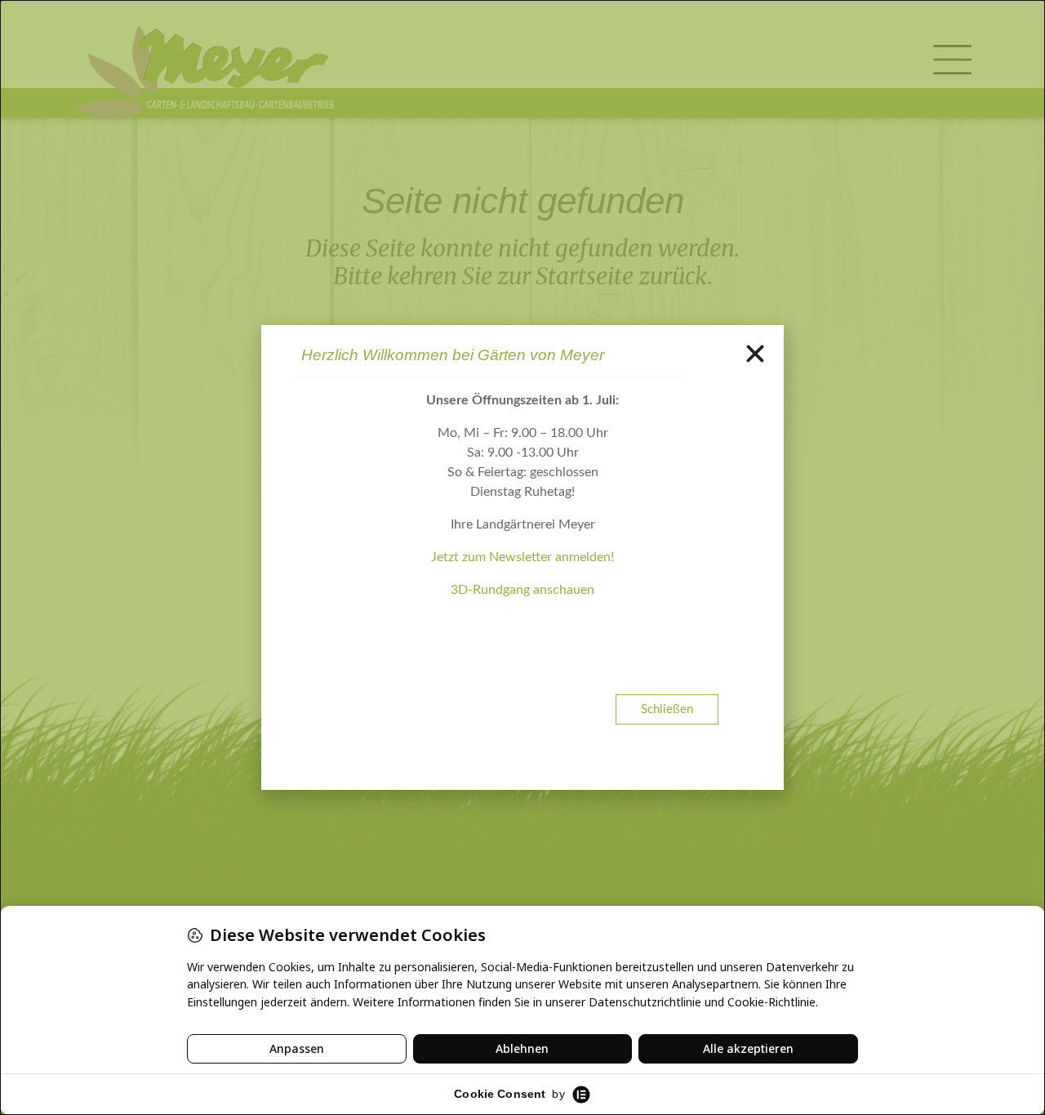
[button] (755, 353)
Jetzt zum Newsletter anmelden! (522, 557)
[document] (522, 557)
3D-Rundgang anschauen (522, 589)
